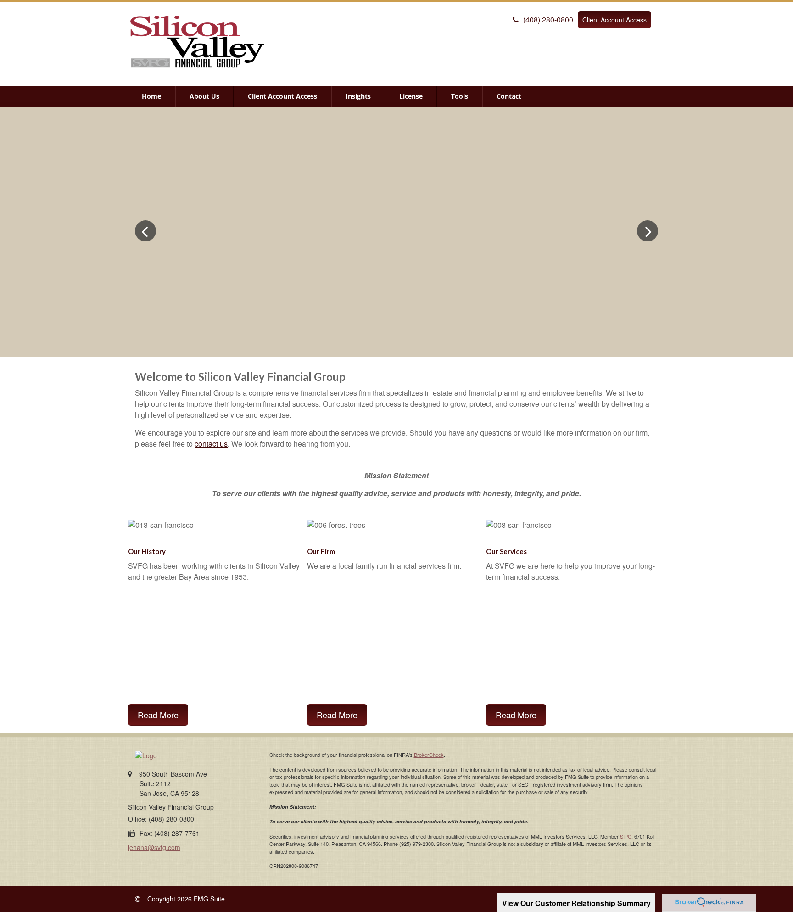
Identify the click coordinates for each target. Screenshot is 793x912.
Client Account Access (614, 19)
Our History (147, 551)
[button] (204, 96)
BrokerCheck (429, 754)
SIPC (625, 836)
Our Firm (321, 551)
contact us (211, 443)
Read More (158, 715)
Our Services (506, 551)
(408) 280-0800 (548, 19)
